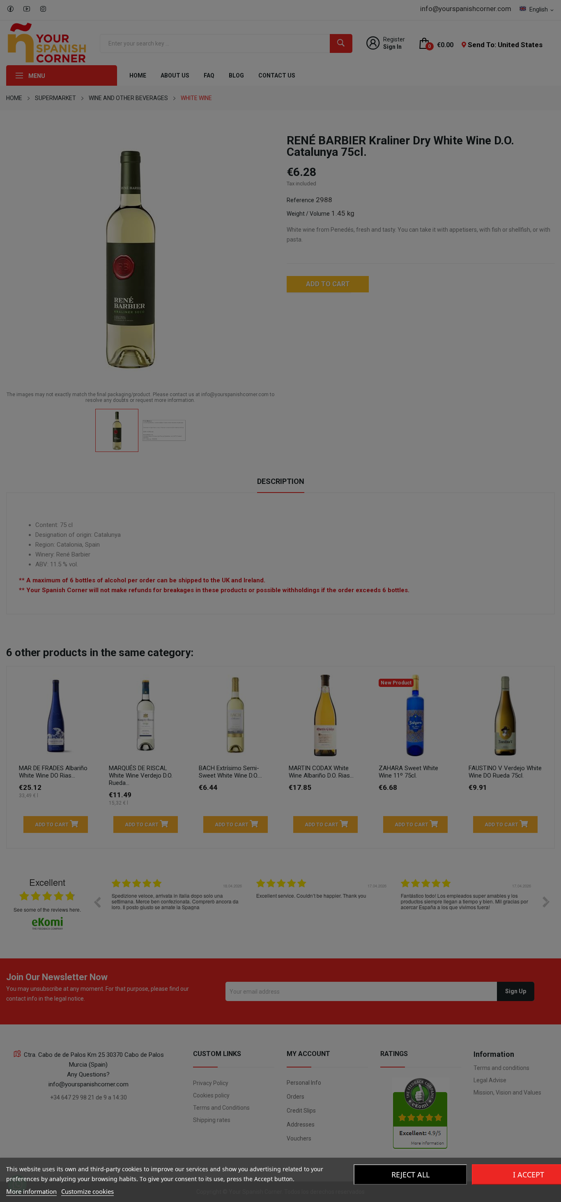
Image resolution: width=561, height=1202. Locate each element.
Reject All (410, 1174)
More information (31, 1191)
